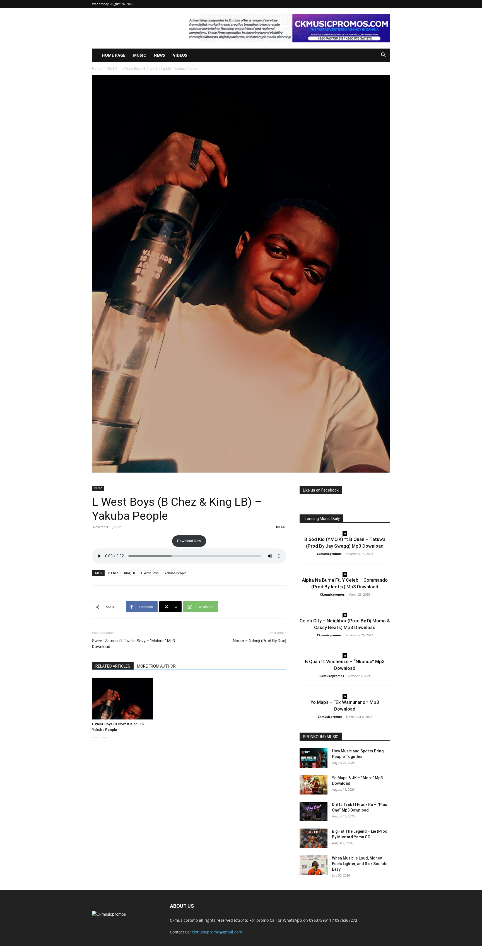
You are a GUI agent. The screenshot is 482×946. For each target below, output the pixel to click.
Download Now (189, 541)
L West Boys (149, 573)
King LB (129, 573)
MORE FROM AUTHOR (156, 666)
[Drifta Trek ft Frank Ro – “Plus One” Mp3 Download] (313, 811)
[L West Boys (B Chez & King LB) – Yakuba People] (122, 698)
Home (97, 68)
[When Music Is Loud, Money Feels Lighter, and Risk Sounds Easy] (313, 865)
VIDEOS (180, 55)
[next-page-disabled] (104, 740)
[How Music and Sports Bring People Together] (313, 758)
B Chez (113, 573)
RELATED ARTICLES (112, 666)
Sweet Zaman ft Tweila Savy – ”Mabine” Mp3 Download (133, 643)
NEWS (159, 55)
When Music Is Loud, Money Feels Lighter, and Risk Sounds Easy (359, 864)
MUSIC (139, 55)
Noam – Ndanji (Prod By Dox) (259, 640)
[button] (383, 55)
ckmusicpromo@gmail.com (217, 932)
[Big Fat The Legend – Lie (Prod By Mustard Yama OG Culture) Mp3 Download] (313, 838)
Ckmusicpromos (329, 554)
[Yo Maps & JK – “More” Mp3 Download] (313, 785)
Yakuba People (175, 573)
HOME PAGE (113, 55)
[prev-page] (95, 740)
